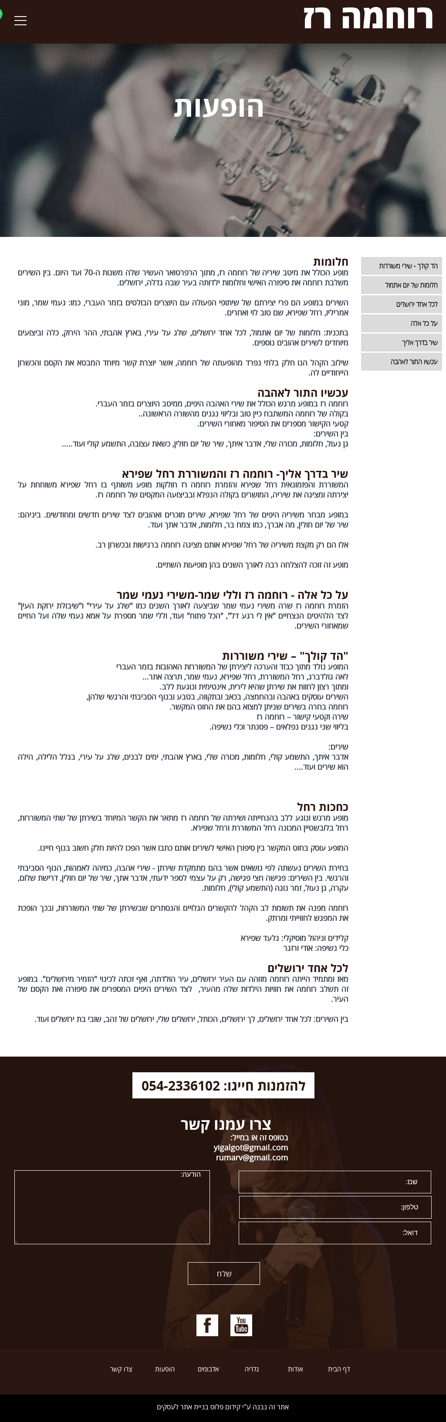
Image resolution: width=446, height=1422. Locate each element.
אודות (295, 1369)
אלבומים (208, 1369)
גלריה (252, 1369)
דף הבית (339, 1369)
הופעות (165, 1369)
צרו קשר (121, 1369)
